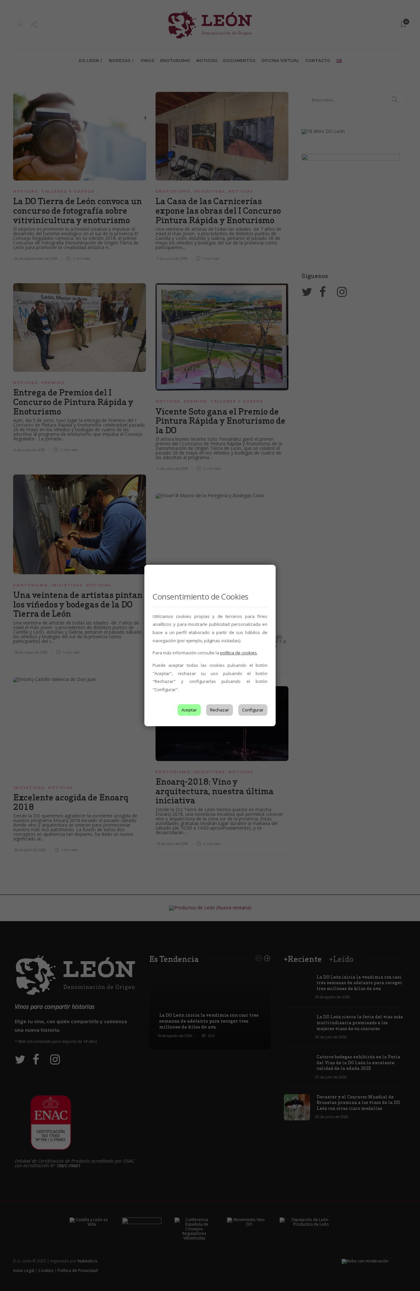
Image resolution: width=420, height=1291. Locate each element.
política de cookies (238, 653)
